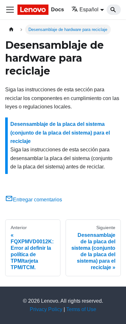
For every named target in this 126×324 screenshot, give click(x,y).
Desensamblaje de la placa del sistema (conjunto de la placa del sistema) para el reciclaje (60, 132)
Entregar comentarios (37, 199)
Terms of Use (81, 309)
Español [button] (89, 9)
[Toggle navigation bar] (10, 10)
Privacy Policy (46, 309)
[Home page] (11, 30)
